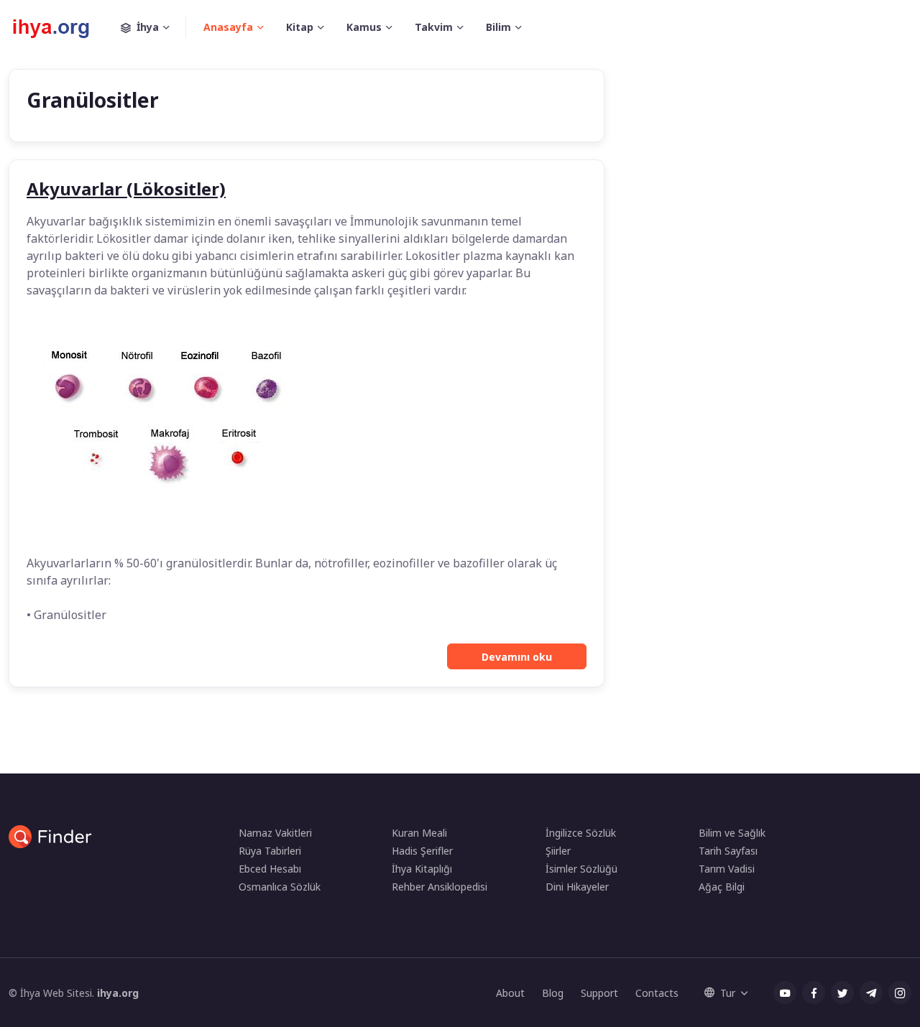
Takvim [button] (434, 27)
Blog (553, 993)
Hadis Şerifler (422, 851)
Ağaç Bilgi (722, 886)
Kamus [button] (364, 27)
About (510, 993)
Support (599, 993)
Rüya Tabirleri (270, 851)
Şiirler (558, 851)
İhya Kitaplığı (422, 868)
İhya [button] (148, 27)
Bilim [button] (498, 27)
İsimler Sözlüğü (581, 868)
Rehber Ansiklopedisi (439, 886)
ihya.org (118, 993)
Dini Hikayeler (577, 886)
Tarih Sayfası (728, 851)
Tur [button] (727, 993)
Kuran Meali (419, 833)
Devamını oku (517, 657)
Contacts (656, 993)
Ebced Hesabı (270, 868)
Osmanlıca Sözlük (280, 886)
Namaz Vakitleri (275, 833)
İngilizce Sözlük (581, 833)
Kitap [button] (299, 27)
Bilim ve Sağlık (732, 833)
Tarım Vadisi (727, 868)
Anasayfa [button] (228, 27)
